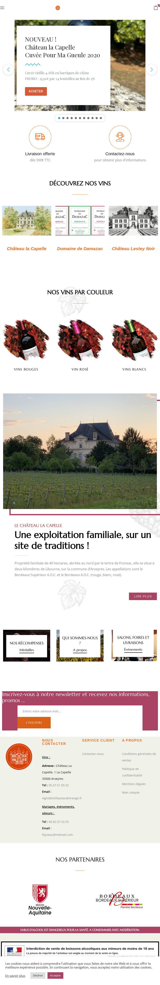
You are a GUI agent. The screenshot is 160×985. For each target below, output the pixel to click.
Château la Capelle (26, 248)
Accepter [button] (55, 975)
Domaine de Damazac (80, 248)
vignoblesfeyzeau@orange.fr (62, 798)
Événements (133, 649)
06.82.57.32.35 (59, 822)
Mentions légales (134, 784)
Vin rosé (80, 369)
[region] (80, 69)
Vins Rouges (26, 369)
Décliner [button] (38, 975)
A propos (80, 650)
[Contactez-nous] (120, 137)
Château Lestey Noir (133, 248)
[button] (156, 7)
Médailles (26, 650)
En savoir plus (15, 975)
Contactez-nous (120, 153)
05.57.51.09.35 (59, 785)
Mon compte (131, 792)
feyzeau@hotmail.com (57, 835)
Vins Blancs (134, 369)
